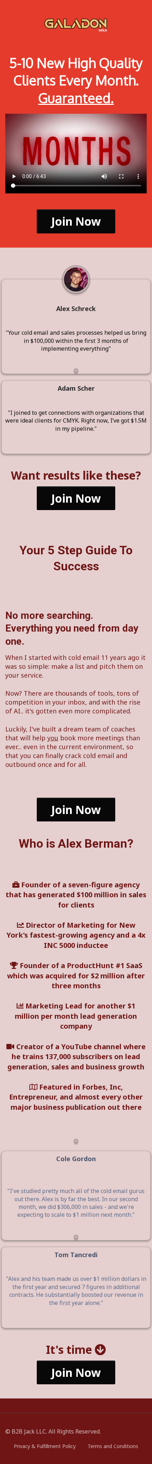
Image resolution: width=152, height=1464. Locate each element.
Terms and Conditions (113, 1446)
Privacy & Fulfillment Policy (45, 1446)
